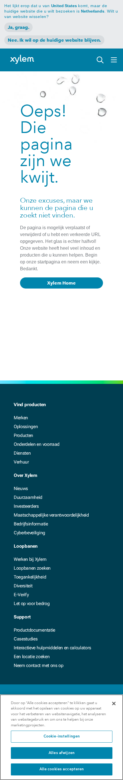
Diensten (22, 453)
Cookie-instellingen (61, 736)
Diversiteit (23, 585)
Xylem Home (61, 283)
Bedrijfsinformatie (31, 524)
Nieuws (21, 488)
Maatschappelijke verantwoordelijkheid (51, 515)
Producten (23, 435)
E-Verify (21, 594)
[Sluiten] (114, 703)
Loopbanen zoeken (32, 568)
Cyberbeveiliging (29, 532)
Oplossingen (26, 426)
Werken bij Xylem (30, 559)
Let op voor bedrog (31, 603)
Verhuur (21, 462)
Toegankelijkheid (30, 577)
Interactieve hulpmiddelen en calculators (52, 647)
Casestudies (25, 639)
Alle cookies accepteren (61, 769)
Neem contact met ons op (39, 665)
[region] (61, 737)
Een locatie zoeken (31, 656)
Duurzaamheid (28, 497)
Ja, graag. (18, 27)
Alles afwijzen (61, 753)
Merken (21, 417)
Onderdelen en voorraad (36, 444)
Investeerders (26, 506)
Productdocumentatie (34, 630)
